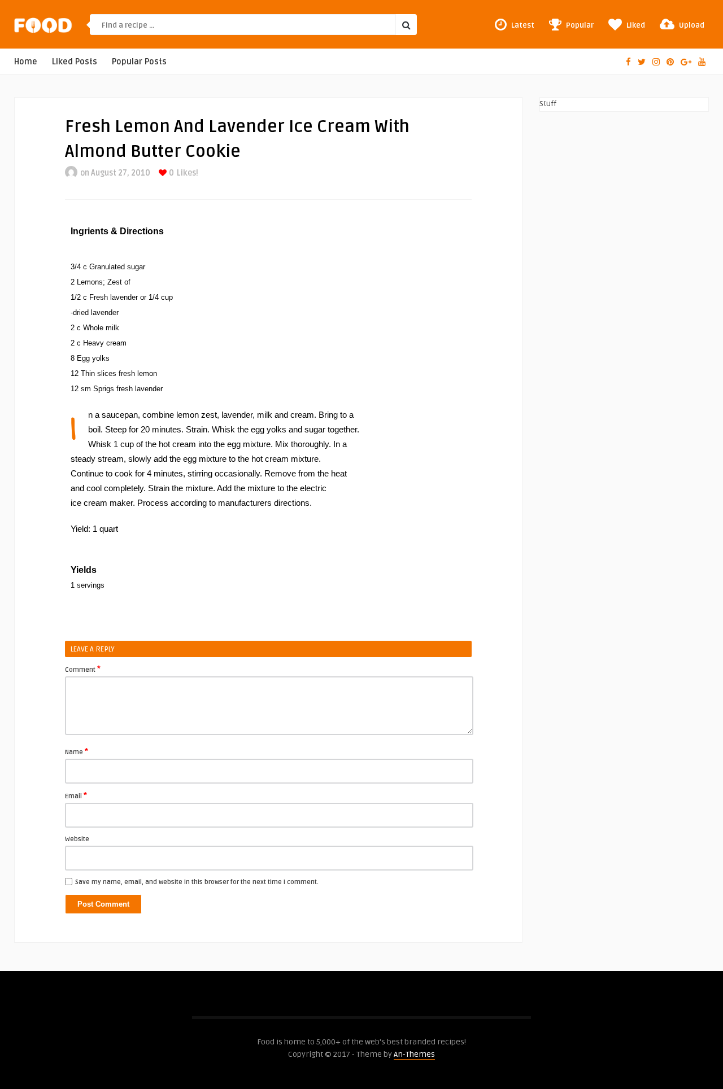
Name (76, 751)
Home (25, 62)
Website (77, 839)
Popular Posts (139, 62)
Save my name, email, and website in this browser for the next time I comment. (197, 882)
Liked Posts (74, 62)
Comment (83, 669)
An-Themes (414, 1054)
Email (76, 795)
